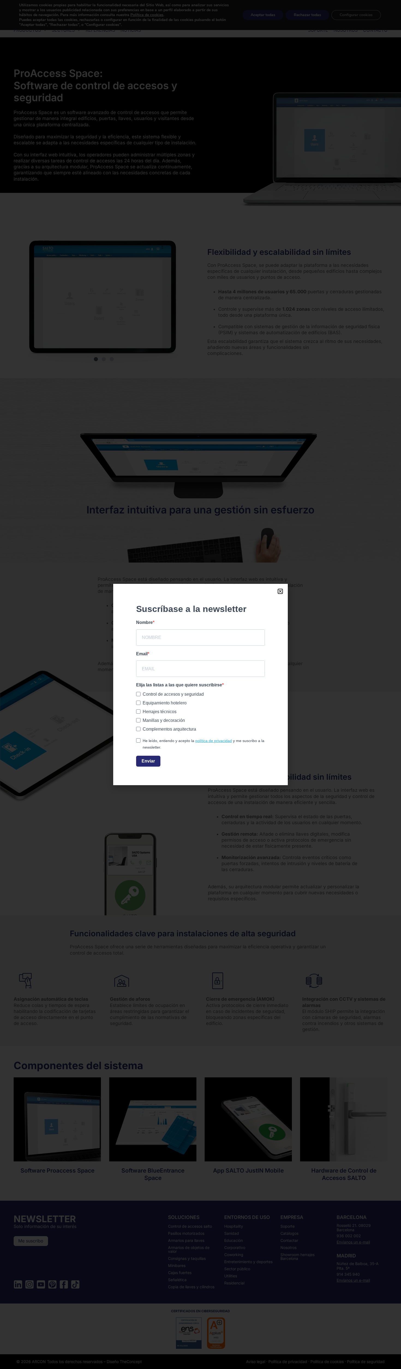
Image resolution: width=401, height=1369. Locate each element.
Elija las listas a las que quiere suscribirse (179, 685)
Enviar (148, 761)
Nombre (144, 622)
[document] (200, 684)
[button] (280, 591)
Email (142, 653)
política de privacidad (213, 741)
